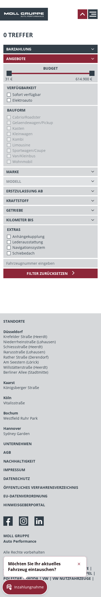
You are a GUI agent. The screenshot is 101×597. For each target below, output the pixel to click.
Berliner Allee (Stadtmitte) (25, 372)
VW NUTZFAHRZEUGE (72, 578)
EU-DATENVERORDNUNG (25, 496)
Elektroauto (22, 100)
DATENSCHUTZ (16, 478)
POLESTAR (12, 578)
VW (45, 578)
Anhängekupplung (28, 236)
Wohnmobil (22, 161)
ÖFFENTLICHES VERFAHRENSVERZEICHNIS (40, 487)
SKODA (32, 578)
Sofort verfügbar (26, 94)
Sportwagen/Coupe (29, 150)
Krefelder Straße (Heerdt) (25, 336)
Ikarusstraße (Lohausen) (24, 351)
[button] (25, 587)
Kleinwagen (22, 133)
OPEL (87, 573)
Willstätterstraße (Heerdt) (25, 367)
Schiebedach (23, 253)
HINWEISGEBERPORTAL (24, 504)
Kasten (18, 128)
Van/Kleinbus (23, 155)
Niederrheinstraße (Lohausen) (29, 341)
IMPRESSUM (14, 469)
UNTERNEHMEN (17, 443)
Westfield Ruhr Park (20, 418)
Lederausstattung (27, 241)
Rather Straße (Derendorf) (25, 357)
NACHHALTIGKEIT (19, 461)
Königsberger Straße (21, 387)
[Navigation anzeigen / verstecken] (94, 14)
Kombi (18, 139)
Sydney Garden (16, 433)
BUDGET (50, 68)
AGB (7, 452)
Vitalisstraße (14, 402)
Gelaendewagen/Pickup (32, 122)
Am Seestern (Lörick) (21, 362)
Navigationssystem (28, 247)
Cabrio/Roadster (26, 117)
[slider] (9, 73)
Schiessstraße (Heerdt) (22, 346)
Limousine (21, 144)
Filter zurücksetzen (48, 273)
